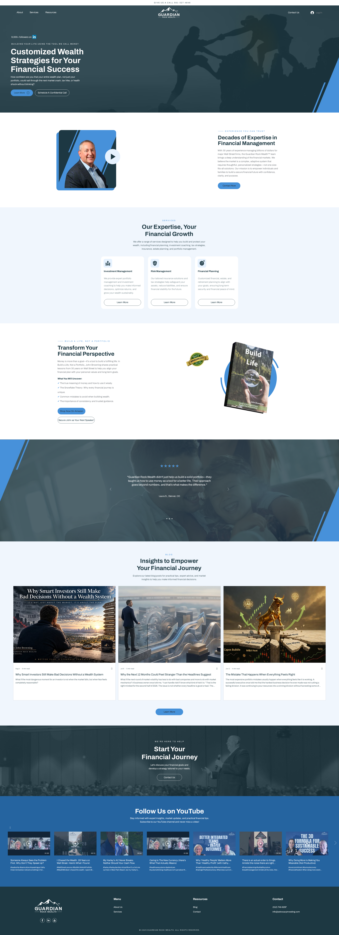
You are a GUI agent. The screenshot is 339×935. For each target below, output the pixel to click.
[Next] (228, 489)
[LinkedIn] (34, 37)
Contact (197, 912)
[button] (51, 12)
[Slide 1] (166, 518)
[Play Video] (29, 843)
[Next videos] (335, 843)
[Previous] (110, 489)
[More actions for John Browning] (11, 827)
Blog (195, 907)
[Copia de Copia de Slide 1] (171, 518)
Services (118, 912)
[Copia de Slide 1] (169, 518)
